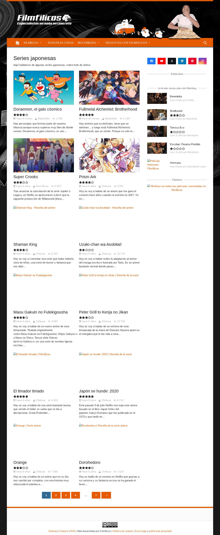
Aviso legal (140, 531)
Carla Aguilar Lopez (196, 166)
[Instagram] (203, 61)
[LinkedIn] (182, 61)
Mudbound (176, 110)
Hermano (175, 162)
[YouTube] (162, 61)
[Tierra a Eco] (157, 131)
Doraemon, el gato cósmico (37, 109)
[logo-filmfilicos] (44, 19)
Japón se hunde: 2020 (99, 391)
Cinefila (190, 100)
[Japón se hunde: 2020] (109, 369)
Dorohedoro (89, 462)
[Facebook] (151, 61)
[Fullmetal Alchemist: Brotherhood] (109, 88)
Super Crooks (25, 177)
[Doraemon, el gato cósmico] (43, 88)
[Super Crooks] (43, 155)
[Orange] (43, 441)
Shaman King (25, 244)
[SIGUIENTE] (106, 495)
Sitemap (52, 531)
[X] (172, 61)
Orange (20, 462)
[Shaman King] (43, 223)
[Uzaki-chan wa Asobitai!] (109, 223)
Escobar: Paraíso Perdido (185, 144)
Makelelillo (44, 118)
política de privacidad (160, 531)
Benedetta (176, 96)
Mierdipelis (193, 135)
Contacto (63, 531)
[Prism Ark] (109, 155)
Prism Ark (87, 177)
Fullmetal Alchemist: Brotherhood (108, 109)
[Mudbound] (157, 114)
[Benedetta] (157, 98)
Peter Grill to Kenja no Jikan (103, 312)
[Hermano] (157, 164)
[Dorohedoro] (109, 441)
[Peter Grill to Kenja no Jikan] (109, 290)
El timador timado (28, 391)
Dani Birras (42, 186)
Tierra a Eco (177, 127)
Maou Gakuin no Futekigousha (40, 312)
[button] (40, 43)
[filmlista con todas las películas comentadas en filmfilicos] (177, 189)
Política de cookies (123, 531)
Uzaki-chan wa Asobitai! (100, 244)
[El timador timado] (43, 369)
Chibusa (106, 186)
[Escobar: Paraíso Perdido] (157, 148)
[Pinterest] (192, 61)
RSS (72, 531)
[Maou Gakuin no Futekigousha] (43, 290)
